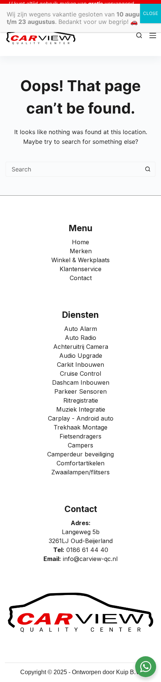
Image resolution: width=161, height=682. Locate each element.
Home (80, 242)
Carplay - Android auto (80, 418)
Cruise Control (80, 373)
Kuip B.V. (128, 672)
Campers (80, 445)
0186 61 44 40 (87, 550)
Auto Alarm (80, 328)
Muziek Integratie (80, 409)
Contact (81, 278)
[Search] (139, 35)
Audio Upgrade (80, 355)
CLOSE (150, 13)
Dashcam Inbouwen (80, 382)
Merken (81, 251)
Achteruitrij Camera (80, 346)
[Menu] (152, 35)
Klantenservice (80, 269)
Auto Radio (80, 337)
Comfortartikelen (80, 463)
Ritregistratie (80, 400)
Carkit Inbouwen (80, 364)
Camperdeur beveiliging (80, 454)
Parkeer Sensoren (80, 391)
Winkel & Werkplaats (80, 260)
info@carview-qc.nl (90, 558)
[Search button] (147, 169)
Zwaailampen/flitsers (80, 472)
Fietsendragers (80, 436)
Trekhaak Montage (80, 427)
